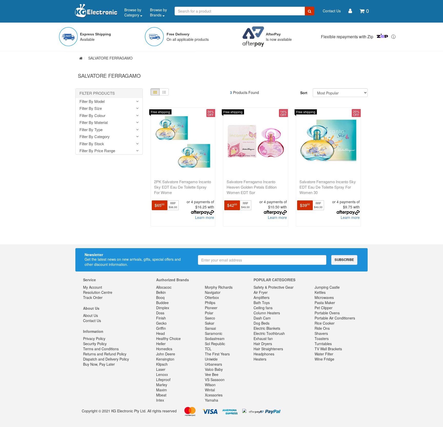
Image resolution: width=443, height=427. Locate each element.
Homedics (164, 348)
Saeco (210, 318)
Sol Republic (215, 343)
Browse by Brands (158, 12)
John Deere (165, 353)
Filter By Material (93, 122)
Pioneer (211, 307)
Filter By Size (90, 108)
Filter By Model (92, 101)
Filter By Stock (91, 144)
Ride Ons (322, 328)
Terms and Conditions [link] (101, 348)
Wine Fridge (324, 359)
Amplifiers (261, 297)
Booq (160, 297)
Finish (161, 318)
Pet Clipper (324, 307)
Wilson (210, 384)
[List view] (164, 91)
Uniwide (211, 359)
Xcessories (214, 394)
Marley (161, 384)
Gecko (161, 323)
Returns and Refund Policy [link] (104, 353)
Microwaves (324, 297)
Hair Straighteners (268, 348)
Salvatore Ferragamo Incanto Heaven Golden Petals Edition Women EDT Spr (252, 187)
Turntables (323, 343)
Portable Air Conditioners (335, 318)
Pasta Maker (325, 302)
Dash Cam (262, 318)
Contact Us (332, 10)
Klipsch (162, 364)
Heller (161, 343)
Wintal (210, 389)
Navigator (212, 292)
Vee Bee (211, 374)
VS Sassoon (215, 379)
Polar (209, 312)
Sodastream (215, 338)
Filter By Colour (92, 115)
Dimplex (162, 307)
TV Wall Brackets (328, 348)
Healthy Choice (168, 338)
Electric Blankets (267, 328)
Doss (160, 312)
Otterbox (212, 297)
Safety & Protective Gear (274, 287)
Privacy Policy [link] (94, 338)
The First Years (217, 353)
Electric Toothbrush (269, 333)
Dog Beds (261, 323)
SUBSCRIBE (344, 259)
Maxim (161, 389)
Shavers (321, 333)
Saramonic (213, 333)
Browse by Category (132, 12)
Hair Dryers (263, 343)
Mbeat (161, 394)
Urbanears (213, 364)
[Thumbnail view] (155, 91)
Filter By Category (94, 136)
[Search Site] (309, 11)
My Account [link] (92, 287)
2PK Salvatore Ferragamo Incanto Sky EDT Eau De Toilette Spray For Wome (182, 187)
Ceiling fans (263, 307)
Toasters (322, 338)
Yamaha (211, 400)
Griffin (161, 328)
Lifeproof (163, 379)
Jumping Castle (327, 287)
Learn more (204, 217)
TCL (208, 348)
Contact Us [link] (92, 320)
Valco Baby (214, 369)
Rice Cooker (325, 323)
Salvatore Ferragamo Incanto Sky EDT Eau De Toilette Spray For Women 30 (327, 187)
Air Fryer (261, 292)
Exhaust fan (263, 338)
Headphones (264, 353)
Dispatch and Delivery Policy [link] (106, 359)
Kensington (165, 359)
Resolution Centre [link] (97, 292)
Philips (210, 302)
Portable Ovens (327, 312)
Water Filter (324, 353)
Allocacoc (164, 287)
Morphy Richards (219, 287)
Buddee (162, 302)
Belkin (161, 292)
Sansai (210, 328)
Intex (160, 400)
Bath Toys (262, 302)
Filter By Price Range (97, 151)
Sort (303, 92)
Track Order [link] (93, 297)
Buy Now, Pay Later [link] (99, 364)
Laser (160, 369)
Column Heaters (267, 312)
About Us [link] (90, 315)
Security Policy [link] (95, 343)
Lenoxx (162, 374)
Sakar (209, 323)
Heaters (260, 359)
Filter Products (97, 93)
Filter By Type (91, 130)
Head (160, 333)
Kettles (320, 292)
